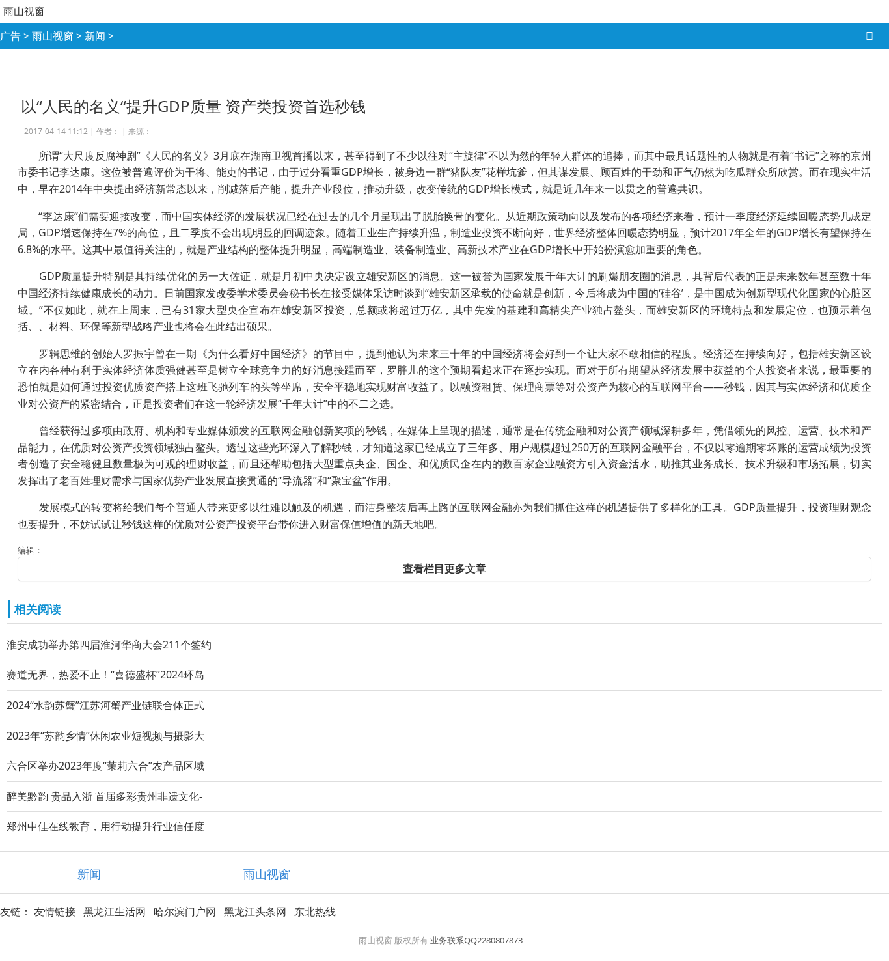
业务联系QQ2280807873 (476, 940)
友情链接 (54, 911)
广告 (10, 36)
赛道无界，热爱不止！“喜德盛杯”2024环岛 (105, 674)
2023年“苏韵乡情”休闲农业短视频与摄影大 (105, 736)
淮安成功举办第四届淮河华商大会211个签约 (109, 644)
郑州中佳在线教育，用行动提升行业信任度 (105, 826)
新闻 (95, 36)
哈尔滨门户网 (185, 911)
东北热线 (315, 911)
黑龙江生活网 (114, 911)
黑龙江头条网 (255, 911)
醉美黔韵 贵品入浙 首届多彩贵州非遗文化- (104, 796)
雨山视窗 (24, 11)
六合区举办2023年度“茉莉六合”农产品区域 (105, 766)
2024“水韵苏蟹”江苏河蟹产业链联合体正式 (105, 705)
